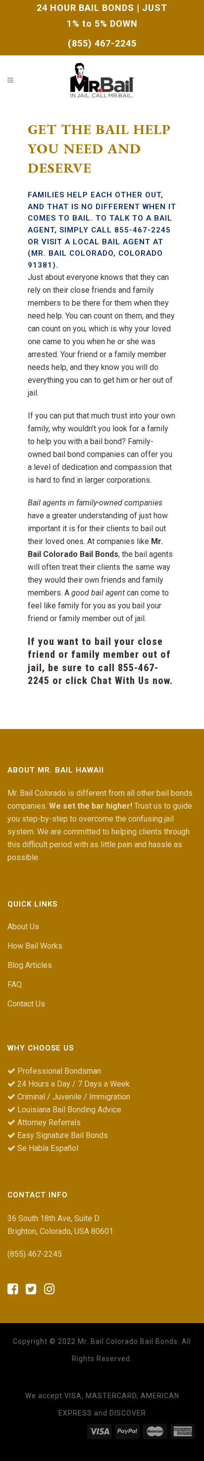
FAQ (14, 984)
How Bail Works (34, 946)
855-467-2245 (142, 230)
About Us (23, 926)
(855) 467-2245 (102, 43)
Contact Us (26, 1003)
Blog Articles (29, 965)
